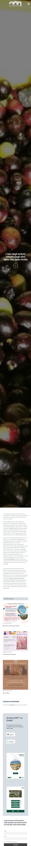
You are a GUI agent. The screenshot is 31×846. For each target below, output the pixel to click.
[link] (10, 734)
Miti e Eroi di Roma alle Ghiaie (11, 625)
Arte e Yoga (6, 693)
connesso (11, 705)
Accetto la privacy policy (11, 841)
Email (5, 836)
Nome (5, 831)
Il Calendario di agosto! (9, 654)
